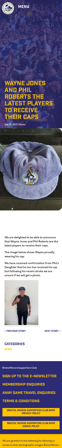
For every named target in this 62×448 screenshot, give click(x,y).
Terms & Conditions (21, 401)
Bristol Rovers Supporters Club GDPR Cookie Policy (31, 425)
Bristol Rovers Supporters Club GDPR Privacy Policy (31, 412)
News (22, 124)
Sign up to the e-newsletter (29, 376)
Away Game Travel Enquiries (29, 393)
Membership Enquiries (23, 385)
